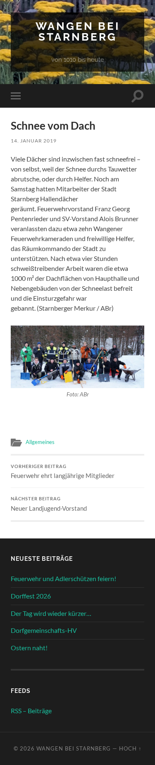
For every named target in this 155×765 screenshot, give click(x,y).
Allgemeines (40, 442)
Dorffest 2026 (31, 596)
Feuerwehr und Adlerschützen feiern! (63, 578)
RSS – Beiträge (31, 710)
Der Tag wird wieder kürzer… (51, 613)
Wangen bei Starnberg (78, 31)
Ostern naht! (29, 648)
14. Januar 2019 (34, 141)
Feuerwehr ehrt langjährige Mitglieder (62, 472)
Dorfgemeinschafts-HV (44, 630)
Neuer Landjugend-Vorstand (49, 504)
